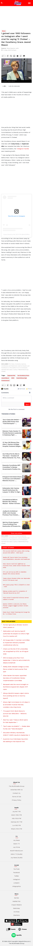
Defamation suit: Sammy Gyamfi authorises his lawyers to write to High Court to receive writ (16, 633)
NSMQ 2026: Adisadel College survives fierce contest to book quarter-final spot (16, 669)
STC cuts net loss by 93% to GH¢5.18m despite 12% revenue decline (14, 573)
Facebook (16, 872)
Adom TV (16, 844)
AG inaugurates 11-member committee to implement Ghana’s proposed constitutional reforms (16, 642)
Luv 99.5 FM (16, 825)
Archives (16, 912)
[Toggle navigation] (29, 3)
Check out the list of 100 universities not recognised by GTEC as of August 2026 (15, 651)
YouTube (16, 869)
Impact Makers (16, 905)
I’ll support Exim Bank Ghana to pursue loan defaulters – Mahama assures (14, 713)
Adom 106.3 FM (16, 815)
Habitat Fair (17, 901)
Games (16, 898)
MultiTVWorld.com (16, 850)
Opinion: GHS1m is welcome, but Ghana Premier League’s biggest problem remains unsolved (15, 606)
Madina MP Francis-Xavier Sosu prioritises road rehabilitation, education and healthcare (16, 559)
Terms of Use (16, 796)
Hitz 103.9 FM (16, 818)
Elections (16, 915)
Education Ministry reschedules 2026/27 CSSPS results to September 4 (16, 734)
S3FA (12, 378)
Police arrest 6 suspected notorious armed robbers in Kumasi (16, 599)
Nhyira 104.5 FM (16, 829)
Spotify (19, 935)
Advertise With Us (16, 789)
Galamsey (16, 908)
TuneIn (12, 929)
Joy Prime (16, 847)
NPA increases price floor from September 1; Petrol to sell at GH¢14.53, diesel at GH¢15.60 (16, 660)
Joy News (16, 840)
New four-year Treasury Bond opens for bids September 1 (15, 721)
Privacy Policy (16, 800)
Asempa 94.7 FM (16, 822)
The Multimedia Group (16, 786)
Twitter (16, 876)
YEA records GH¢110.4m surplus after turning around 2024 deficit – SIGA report (16, 552)
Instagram (16, 879)
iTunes (24, 929)
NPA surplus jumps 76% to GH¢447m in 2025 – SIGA (16, 586)
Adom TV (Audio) (16, 854)
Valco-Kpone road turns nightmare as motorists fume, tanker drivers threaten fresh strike (16, 566)
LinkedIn (16, 883)
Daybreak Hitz (11, 375)
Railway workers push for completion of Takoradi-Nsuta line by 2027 (15, 592)
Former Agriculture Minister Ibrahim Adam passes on (15, 626)
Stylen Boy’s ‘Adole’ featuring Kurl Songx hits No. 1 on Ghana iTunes (16, 613)
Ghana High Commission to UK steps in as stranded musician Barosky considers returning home (16, 704)
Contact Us (16, 793)
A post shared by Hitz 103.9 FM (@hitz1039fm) (16, 234)
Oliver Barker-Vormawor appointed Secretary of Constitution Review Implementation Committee (14, 678)
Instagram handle (23, 149)
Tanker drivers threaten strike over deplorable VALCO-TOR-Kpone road (16, 580)
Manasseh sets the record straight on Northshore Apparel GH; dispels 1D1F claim (15, 687)
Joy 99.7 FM (16, 811)
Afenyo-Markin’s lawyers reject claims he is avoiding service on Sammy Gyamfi (16, 695)
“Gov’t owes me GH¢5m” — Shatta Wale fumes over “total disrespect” (16, 727)
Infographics (16, 886)
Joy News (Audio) (16, 857)
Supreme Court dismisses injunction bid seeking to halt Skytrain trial (15, 740)
